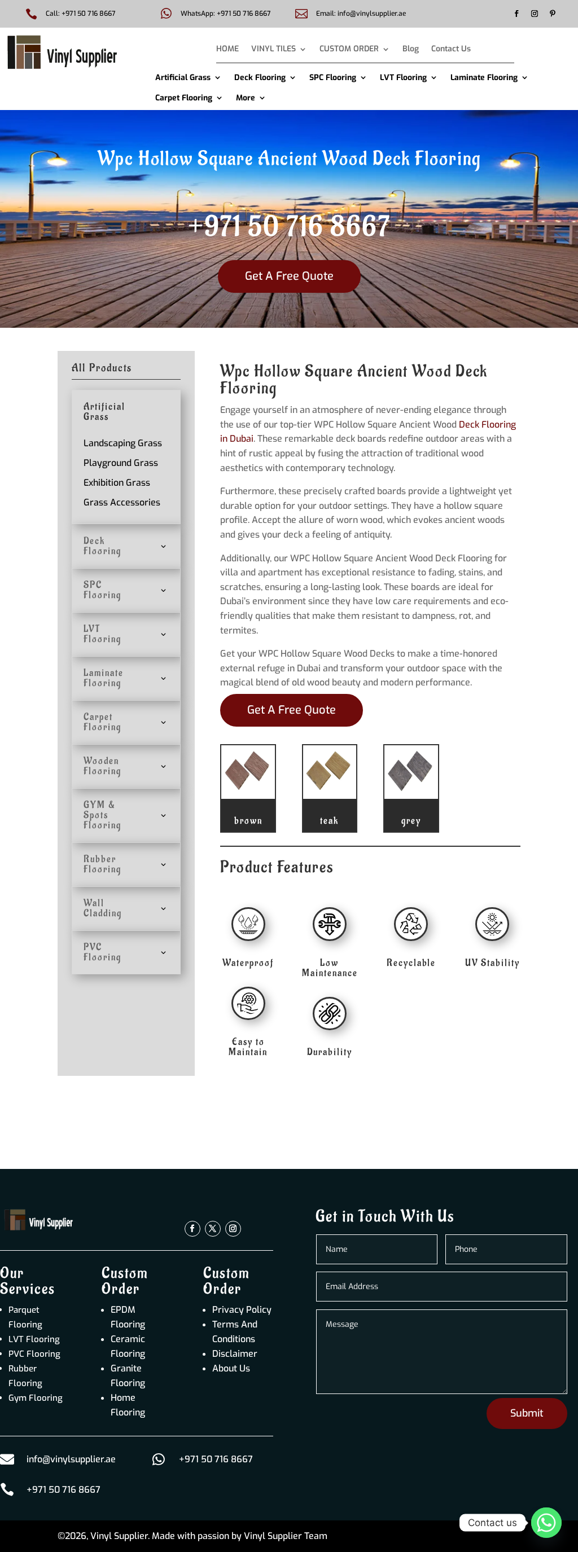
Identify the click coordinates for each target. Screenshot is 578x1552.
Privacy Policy (242, 1310)
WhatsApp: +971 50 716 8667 (226, 13)
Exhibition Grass (117, 483)
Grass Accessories (122, 502)
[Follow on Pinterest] (552, 13)
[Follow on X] (213, 1229)
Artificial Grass (183, 77)
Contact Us (451, 49)
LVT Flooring (403, 77)
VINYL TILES (273, 49)
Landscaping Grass (123, 443)
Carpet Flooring (183, 98)
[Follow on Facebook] (516, 13)
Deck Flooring (260, 77)
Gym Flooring (35, 1398)
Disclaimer (234, 1354)
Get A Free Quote (289, 276)
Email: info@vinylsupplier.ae (361, 13)
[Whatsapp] (546, 1522)
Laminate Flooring (484, 77)
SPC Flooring (332, 77)
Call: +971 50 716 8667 (81, 13)
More (245, 98)
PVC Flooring (34, 1354)
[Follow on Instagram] (534, 13)
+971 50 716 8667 (289, 227)
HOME (227, 49)
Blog (410, 49)
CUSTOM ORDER (349, 49)
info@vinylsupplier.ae (71, 1459)
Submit (527, 1413)
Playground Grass (121, 463)
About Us (231, 1368)
